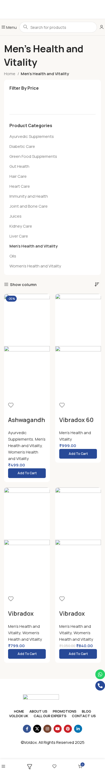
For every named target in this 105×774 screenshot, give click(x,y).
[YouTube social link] (58, 729)
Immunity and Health (28, 196)
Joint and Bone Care (28, 206)
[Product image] (27, 372)
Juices (15, 216)
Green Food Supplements (33, 156)
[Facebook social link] (27, 729)
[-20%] (78, 513)
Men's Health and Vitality (33, 246)
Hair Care (18, 176)
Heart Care (19, 186)
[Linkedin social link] (78, 729)
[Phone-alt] (100, 686)
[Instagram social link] (47, 729)
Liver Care (18, 236)
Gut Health (19, 166)
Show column (23, 284)
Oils (12, 256)
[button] (27, 473)
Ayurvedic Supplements (31, 136)
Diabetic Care (22, 146)
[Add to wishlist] (11, 405)
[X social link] (37, 729)
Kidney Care (20, 226)
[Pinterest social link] (68, 729)
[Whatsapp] (100, 674)
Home (10, 73)
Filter (17, 101)
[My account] (102, 27)
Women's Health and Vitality (35, 266)
